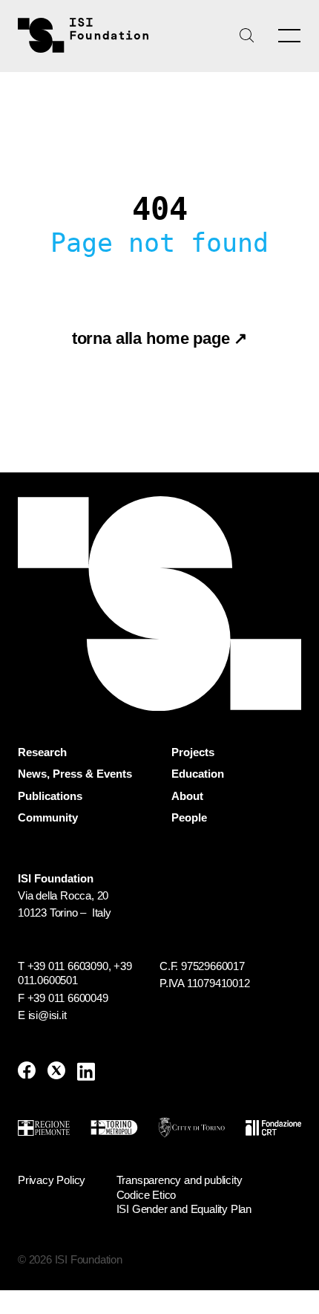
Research (42, 752)
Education (197, 774)
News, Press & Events (75, 774)
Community (48, 818)
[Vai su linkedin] (86, 1071)
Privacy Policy (51, 1180)
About (187, 796)
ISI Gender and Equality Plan (183, 1209)
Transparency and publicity (179, 1180)
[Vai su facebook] (27, 1071)
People (189, 818)
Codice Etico (146, 1194)
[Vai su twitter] (56, 1071)
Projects (192, 752)
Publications (50, 796)
